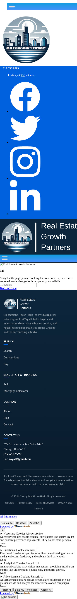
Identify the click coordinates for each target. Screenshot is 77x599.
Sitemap (38, 508)
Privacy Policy (25, 502)
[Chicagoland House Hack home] (20, 304)
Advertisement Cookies (16, 576)
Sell (6, 384)
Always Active (34, 533)
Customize (7, 523)
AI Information (8, 516)
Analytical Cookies (14, 563)
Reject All (21, 523)
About (7, 411)
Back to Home (8, 288)
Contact (8, 424)
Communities (11, 357)
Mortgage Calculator (16, 390)
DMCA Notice (65, 502)
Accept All (35, 523)
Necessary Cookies (14, 533)
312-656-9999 (12, 454)
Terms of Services (45, 502)
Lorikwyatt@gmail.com (18, 459)
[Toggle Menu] (12, 6)
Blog (6, 417)
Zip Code (9, 502)
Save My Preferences (26, 589)
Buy (6, 364)
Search (8, 350)
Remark (30, 550)
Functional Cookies (15, 550)
